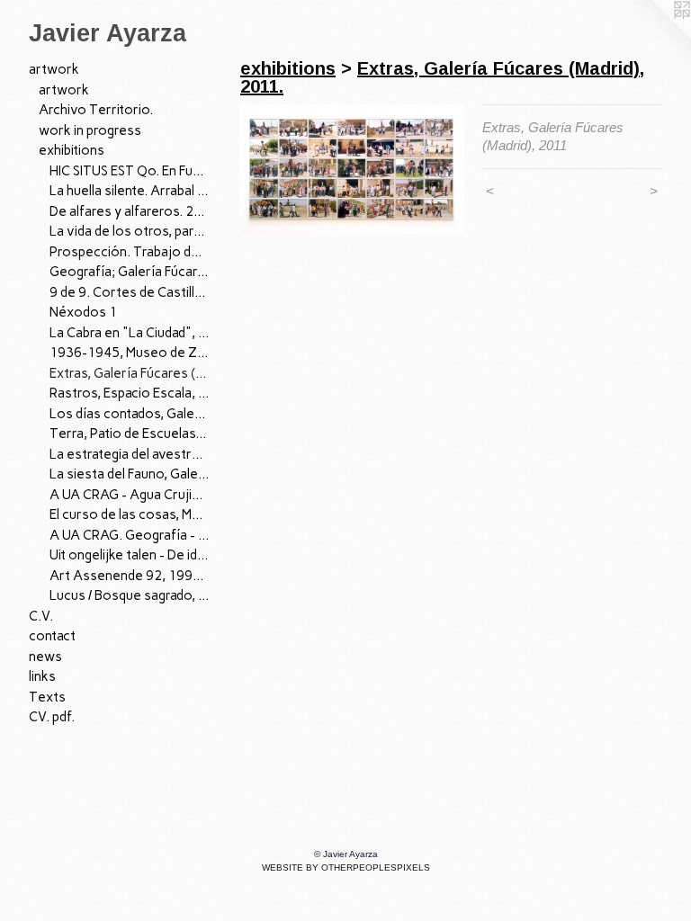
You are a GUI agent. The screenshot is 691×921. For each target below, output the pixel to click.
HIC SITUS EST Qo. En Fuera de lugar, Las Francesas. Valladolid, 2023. (129, 171)
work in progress (90, 130)
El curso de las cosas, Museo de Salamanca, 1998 (129, 514)
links (42, 676)
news (45, 656)
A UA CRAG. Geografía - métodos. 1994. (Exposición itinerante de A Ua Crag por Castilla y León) (129, 535)
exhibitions (71, 150)
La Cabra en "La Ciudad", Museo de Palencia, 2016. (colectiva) (129, 333)
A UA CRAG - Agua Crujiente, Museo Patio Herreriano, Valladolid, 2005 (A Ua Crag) (129, 495)
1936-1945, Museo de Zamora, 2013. (129, 352)
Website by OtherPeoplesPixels (346, 867)
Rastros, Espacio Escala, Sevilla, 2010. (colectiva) (129, 393)
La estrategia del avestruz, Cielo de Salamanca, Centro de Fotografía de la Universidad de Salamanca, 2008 (129, 454)
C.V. (41, 616)
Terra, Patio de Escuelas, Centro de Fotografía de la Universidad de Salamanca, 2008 (129, 433)
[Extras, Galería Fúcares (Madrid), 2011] (352, 169)
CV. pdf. (52, 717)
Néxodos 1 (83, 312)
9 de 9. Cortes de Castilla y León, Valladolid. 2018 (129, 292)
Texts (47, 697)
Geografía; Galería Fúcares (129, 272)
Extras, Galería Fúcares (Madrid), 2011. (129, 373)
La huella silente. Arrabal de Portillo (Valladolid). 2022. (129, 191)
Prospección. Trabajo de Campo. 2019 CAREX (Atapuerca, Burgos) (129, 252)
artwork (54, 69)
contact (52, 636)
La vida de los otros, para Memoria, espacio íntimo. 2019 (129, 231)
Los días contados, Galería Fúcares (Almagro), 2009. (129, 414)
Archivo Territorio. (96, 110)
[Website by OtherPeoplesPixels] (655, 36)
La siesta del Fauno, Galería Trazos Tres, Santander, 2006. (129, 474)
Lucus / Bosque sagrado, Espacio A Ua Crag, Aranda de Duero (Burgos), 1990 (129, 595)
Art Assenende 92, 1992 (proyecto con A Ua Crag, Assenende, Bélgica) (129, 576)
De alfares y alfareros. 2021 (129, 211)
